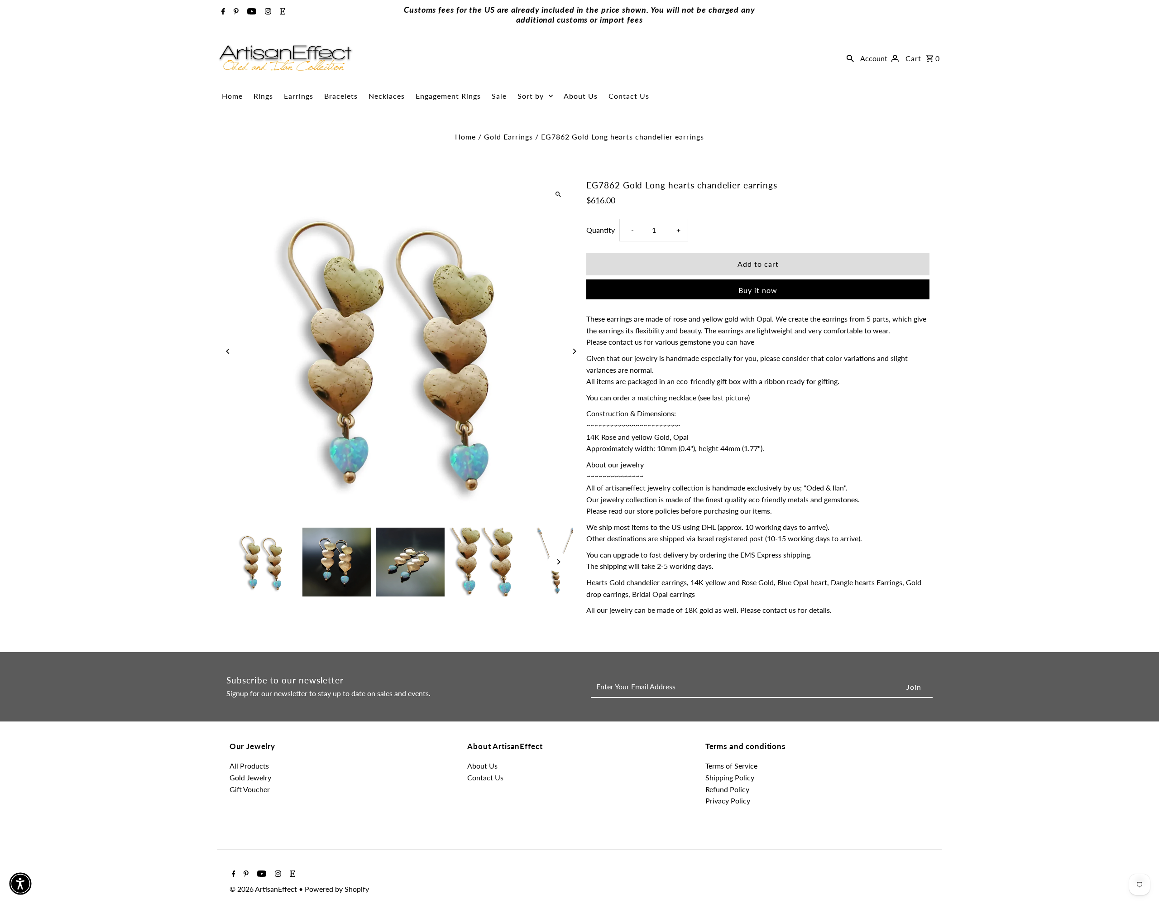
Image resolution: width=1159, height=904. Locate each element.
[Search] (850, 58)
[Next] (574, 351)
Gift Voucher (250, 789)
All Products (249, 765)
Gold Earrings (508, 136)
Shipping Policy (729, 777)
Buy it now (757, 290)
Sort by (530, 95)
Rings (263, 95)
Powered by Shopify (337, 889)
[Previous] (228, 351)
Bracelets (341, 95)
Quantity (600, 229)
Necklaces (387, 95)
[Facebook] (222, 12)
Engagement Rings (448, 95)
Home (232, 95)
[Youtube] (250, 12)
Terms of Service (731, 765)
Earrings (298, 95)
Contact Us (628, 95)
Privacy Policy (727, 800)
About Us (581, 95)
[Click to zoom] (558, 194)
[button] (20, 883)
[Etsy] (281, 12)
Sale (499, 95)
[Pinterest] (235, 12)
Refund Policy (727, 789)
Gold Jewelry (250, 777)
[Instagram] (267, 12)
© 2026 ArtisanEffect (264, 889)
